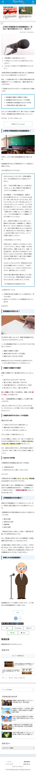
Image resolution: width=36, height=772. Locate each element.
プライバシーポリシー (18, 766)
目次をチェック (16, 124)
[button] (23, 633)
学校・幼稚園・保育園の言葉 (9, 623)
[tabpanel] (10, 12)
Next (35, 13)
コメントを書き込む (18, 655)
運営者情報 (27, 761)
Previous (1, 13)
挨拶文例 (21, 623)
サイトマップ (9, 764)
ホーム (9, 761)
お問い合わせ (26, 764)
